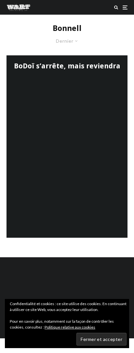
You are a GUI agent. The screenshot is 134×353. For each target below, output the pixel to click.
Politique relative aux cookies (70, 327)
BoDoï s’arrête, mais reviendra (67, 66)
